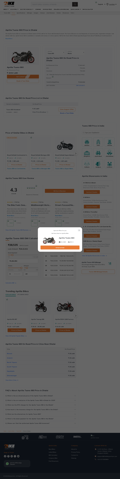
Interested (60, 248)
